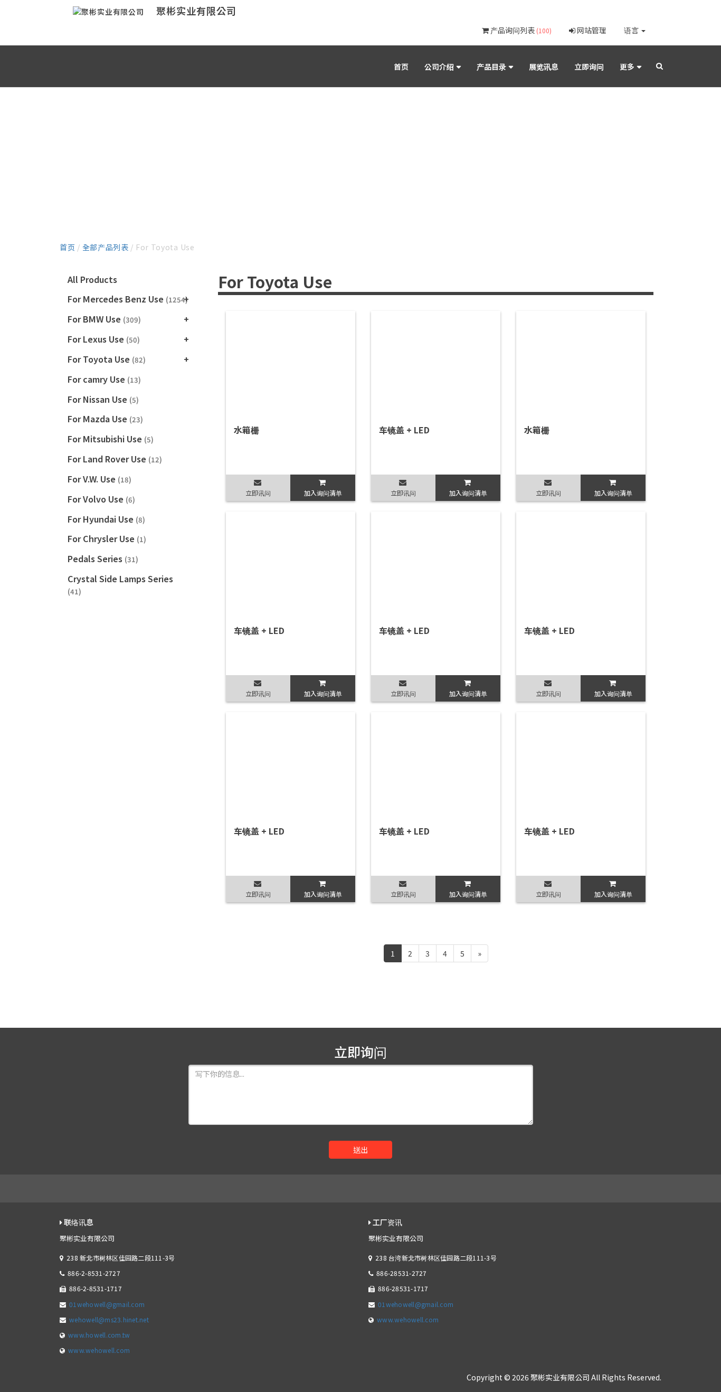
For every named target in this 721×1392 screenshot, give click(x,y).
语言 (632, 30)
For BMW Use (104, 319)
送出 (360, 1149)
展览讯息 (543, 66)
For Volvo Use (101, 499)
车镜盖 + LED (404, 429)
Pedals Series (103, 558)
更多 (627, 66)
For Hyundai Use (106, 519)
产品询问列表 (520, 30)
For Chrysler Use (107, 538)
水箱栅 (246, 429)
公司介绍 (439, 66)
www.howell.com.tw (99, 1334)
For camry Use (104, 379)
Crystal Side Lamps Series (120, 584)
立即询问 (589, 66)
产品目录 (491, 66)
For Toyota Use (107, 359)
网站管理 (590, 30)
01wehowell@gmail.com (107, 1304)
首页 (401, 66)
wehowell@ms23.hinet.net (109, 1319)
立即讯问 (258, 492)
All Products (92, 279)
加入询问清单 (323, 492)
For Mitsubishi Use (111, 438)
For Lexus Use (104, 339)
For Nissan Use (103, 399)
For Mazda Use (105, 418)
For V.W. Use (99, 478)
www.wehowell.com (99, 1350)
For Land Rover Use (115, 458)
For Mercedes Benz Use (128, 298)
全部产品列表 (105, 247)
